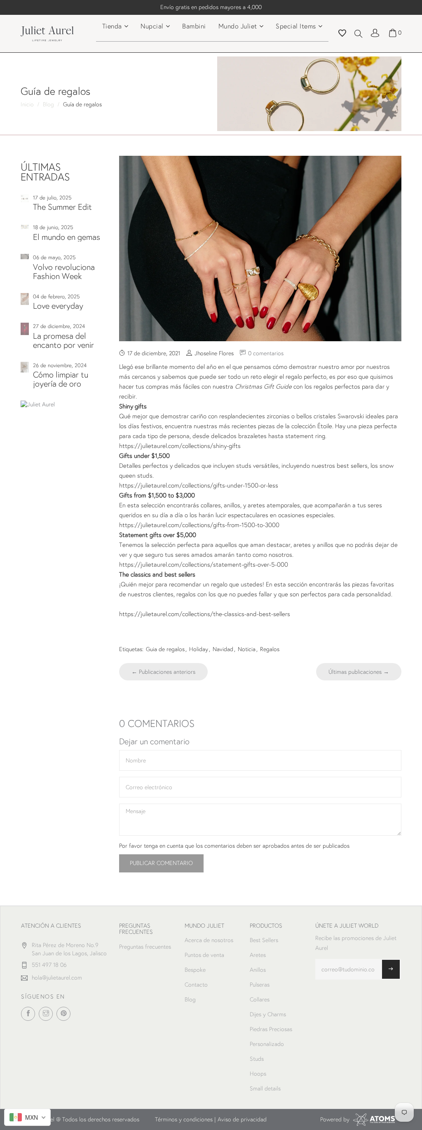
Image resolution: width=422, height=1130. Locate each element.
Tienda (112, 25)
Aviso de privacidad (242, 1119)
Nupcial (152, 25)
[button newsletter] (391, 969)
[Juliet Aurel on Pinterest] (63, 1014)
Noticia (247, 649)
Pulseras (260, 984)
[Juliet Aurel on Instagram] (46, 1014)
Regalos (269, 649)
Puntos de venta (204, 955)
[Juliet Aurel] (64, 405)
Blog (190, 999)
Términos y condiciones (184, 1119)
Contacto (196, 984)
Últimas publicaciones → (358, 671)
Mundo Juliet (237, 25)
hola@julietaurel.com (57, 977)
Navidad (223, 649)
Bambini (194, 25)
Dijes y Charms (268, 1014)
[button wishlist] (342, 34)
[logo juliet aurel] (47, 33)
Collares (260, 999)
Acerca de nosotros (209, 940)
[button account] (375, 32)
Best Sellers (264, 940)
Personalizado (267, 1044)
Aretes (258, 955)
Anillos (258, 969)
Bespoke (195, 969)
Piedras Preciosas (271, 1029)
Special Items (296, 25)
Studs (257, 1058)
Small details (265, 1088)
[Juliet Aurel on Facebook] (28, 1014)
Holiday (198, 649)
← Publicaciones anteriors (163, 671)
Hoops (258, 1073)
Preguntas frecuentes (145, 946)
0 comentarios (266, 353)
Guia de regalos (165, 649)
